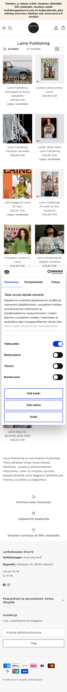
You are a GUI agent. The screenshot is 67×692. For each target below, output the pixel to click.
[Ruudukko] (57, 49)
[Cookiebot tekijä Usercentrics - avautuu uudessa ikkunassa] (48, 272)
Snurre (14, 679)
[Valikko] (4, 28)
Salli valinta (33, 405)
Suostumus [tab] (11, 282)
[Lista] (62, 49)
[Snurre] (33, 28)
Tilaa (34, 643)
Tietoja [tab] (55, 282)
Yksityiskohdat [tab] (33, 282)
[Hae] (12, 28)
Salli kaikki (33, 393)
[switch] (58, 355)
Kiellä (33, 416)
